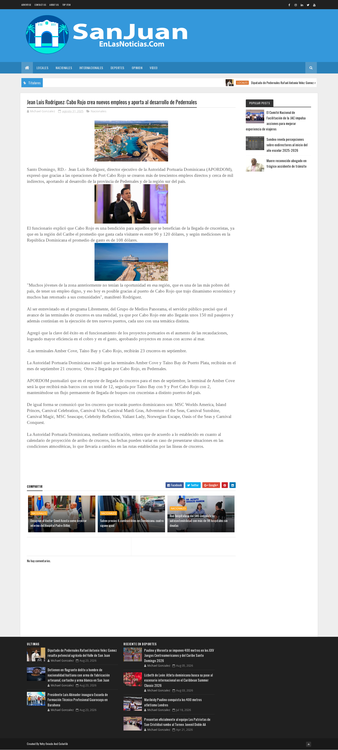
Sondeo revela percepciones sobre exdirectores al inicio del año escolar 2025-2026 (286, 145)
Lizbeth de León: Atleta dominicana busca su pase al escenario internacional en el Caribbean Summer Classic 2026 (178, 680)
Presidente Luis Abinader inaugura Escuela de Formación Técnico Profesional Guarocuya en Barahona (78, 699)
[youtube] (314, 4)
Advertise (26, 4)
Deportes (117, 67)
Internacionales (91, 67)
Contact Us (40, 4)
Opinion (137, 67)
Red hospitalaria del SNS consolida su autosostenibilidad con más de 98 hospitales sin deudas (198, 520)
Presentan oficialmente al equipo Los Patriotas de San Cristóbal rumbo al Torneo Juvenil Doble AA (177, 722)
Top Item (66, 4)
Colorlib (63, 744)
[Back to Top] (308, 744)
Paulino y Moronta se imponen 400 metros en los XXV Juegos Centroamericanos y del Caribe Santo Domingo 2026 (179, 655)
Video (154, 67)
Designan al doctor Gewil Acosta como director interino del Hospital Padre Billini (58, 523)
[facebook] (289, 4)
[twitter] (308, 4)
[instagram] (295, 4)
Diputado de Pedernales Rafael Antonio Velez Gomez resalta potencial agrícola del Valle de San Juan (82, 653)
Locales (43, 67)
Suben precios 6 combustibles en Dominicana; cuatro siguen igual (131, 523)
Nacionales (64, 67)
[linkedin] (301, 4)
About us (54, 4)
